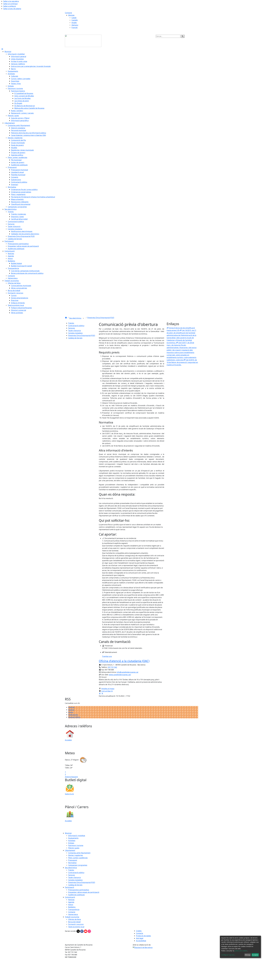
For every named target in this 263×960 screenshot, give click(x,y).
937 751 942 (112, 667)
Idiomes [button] (71, 15)
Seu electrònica (75, 318)
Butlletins (72, 907)
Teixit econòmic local (76, 927)
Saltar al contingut (10, 4)
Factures (71, 328)
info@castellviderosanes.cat (127, 672)
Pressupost (72, 860)
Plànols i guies (73, 848)
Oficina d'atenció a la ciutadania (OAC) (124, 661)
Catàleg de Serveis (75, 338)
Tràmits (71, 323)
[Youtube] (86, 931)
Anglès (74, 22)
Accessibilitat (141, 941)
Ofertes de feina (74, 919)
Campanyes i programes (77, 865)
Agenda (71, 710)
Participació (69, 887)
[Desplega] (83, 318)
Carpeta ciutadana (75, 333)
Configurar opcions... (228, 955)
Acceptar (255, 955)
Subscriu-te (69, 794)
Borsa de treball (74, 922)
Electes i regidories (75, 855)
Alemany (75, 25)
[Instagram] (89, 931)
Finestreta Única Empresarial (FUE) (100, 317)
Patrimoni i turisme (75, 845)
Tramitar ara (107, 656)
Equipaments (73, 838)
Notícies (71, 707)
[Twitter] (78, 931)
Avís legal (139, 938)
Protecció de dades (143, 936)
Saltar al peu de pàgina (12, 8)
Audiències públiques (76, 895)
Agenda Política (74, 717)
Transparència (73, 909)
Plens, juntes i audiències (78, 858)
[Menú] (2, 49)
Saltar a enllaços (9, 6)
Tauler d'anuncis (74, 330)
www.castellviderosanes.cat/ (120, 674)
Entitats (71, 843)
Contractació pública (76, 325)
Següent (74, 777)
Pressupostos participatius (78, 890)
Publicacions (73, 715)
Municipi (68, 833)
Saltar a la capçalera (11, 1)
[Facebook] (82, 931)
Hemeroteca (73, 914)
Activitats (71, 840)
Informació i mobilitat (76, 835)
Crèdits (139, 931)
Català (74, 18)
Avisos (70, 712)
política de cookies (241, 951)
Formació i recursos (76, 924)
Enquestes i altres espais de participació (83, 892)
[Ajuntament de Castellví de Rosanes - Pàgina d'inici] (83, 41)
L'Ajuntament (70, 850)
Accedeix (68, 740)
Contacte (68, 13)
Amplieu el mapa (107, 688)
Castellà (75, 20)
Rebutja (247, 955)
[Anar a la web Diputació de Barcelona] (142, 947)
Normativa (72, 863)
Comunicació (70, 897)
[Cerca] (182, 36)
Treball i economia (72, 917)
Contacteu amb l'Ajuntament (79, 853)
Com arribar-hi (107, 691)
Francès (75, 27)
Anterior (68, 777)
